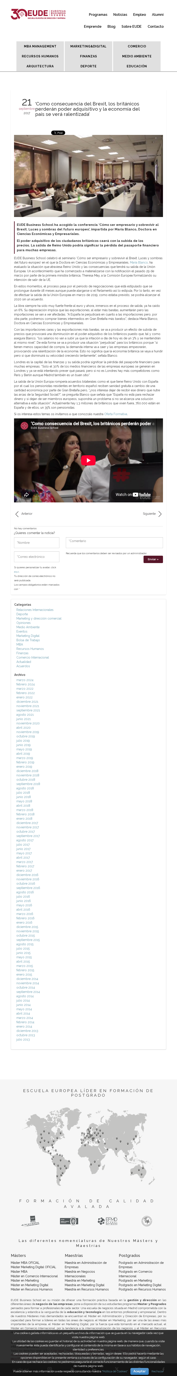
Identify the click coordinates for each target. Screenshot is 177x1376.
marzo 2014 (24, 1018)
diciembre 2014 (27, 979)
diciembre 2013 (27, 1031)
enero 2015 (24, 974)
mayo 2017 (24, 853)
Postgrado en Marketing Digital (140, 1285)
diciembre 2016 (27, 875)
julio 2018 (23, 792)
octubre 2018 (25, 779)
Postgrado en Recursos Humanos (142, 1289)
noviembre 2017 (27, 827)
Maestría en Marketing (80, 1280)
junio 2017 (23, 849)
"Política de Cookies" (115, 1371)
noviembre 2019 (27, 732)
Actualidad (23, 662)
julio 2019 (23, 740)
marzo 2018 (24, 810)
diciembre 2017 (27, 823)
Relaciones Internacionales (35, 610)
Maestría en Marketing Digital (84, 1285)
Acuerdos (23, 666)
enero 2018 (24, 818)
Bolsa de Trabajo (28, 640)
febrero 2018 (25, 814)
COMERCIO (137, 46)
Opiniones (23, 623)
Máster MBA (19, 1271)
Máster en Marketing (25, 1280)
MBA (19, 644)
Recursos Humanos (30, 649)
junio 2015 (23, 953)
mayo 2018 (24, 801)
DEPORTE (89, 66)
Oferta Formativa (115, 414)
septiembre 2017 (28, 836)
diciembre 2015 (27, 927)
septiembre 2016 (28, 888)
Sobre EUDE (132, 26)
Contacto (156, 26)
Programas (98, 15)
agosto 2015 (24, 944)
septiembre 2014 (28, 992)
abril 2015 (23, 961)
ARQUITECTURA (40, 66)
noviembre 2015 (27, 931)
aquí (16, 571)
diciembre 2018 (27, 771)
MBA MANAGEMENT (40, 46)
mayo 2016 (24, 905)
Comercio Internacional (32, 657)
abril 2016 (23, 909)
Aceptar (139, 1371)
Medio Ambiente (28, 627)
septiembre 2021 (28, 710)
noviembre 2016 (27, 879)
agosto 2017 (24, 840)
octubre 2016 (25, 883)
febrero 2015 (25, 970)
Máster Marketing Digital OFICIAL (33, 1267)
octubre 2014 (25, 987)
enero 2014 (24, 1026)
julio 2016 (23, 896)
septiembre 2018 (28, 784)
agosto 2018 (25, 788)
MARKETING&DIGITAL (88, 46)
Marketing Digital (28, 636)
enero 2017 (24, 870)
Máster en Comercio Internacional (34, 1276)
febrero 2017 (25, 866)
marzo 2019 (24, 758)
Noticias (120, 15)
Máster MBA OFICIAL (25, 1262)
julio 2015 (23, 948)
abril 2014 (23, 1013)
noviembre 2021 (27, 706)
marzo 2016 (24, 914)
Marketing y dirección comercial (39, 618)
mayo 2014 (24, 1009)
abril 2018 (23, 805)
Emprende (92, 26)
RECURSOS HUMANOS (40, 56)
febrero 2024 (25, 684)
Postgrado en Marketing (135, 1280)
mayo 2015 (24, 957)
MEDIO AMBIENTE (137, 56)
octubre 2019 (25, 736)
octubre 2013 (25, 1035)
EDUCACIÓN (137, 66)
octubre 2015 (25, 935)
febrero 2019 (25, 762)
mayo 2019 (24, 749)
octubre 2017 (25, 831)
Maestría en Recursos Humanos (87, 1289)
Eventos (21, 631)
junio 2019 (23, 745)
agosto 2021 (25, 714)
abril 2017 (23, 857)
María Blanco (139, 262)
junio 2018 (23, 797)
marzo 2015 (24, 966)
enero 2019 (24, 766)
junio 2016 (23, 901)
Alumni (158, 15)
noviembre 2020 (28, 723)
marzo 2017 (24, 862)
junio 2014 (23, 1005)
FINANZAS (88, 56)
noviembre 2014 (27, 983)
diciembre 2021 (27, 701)
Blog (111, 26)
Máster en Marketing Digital (29, 1285)
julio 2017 (23, 844)
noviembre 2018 (27, 775)
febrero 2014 (25, 1022)
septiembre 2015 (28, 940)
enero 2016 (24, 922)
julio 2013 (23, 1039)
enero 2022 (24, 697)
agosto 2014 (25, 996)
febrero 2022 (25, 693)
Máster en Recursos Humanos (32, 1289)
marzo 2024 (24, 680)
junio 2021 (23, 719)
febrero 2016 (25, 918)
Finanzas (22, 653)
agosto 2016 (25, 892)
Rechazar (158, 1371)
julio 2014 (23, 1000)
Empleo (139, 15)
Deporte (22, 614)
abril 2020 (23, 727)
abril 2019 (23, 753)
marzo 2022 (24, 688)
